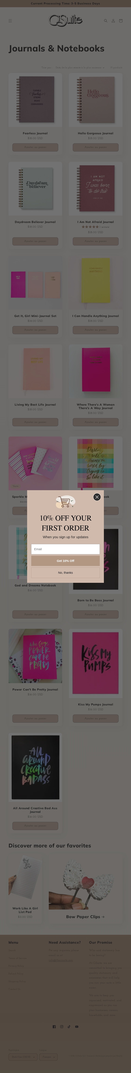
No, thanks (65, 572)
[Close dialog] (97, 497)
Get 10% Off (65, 561)
